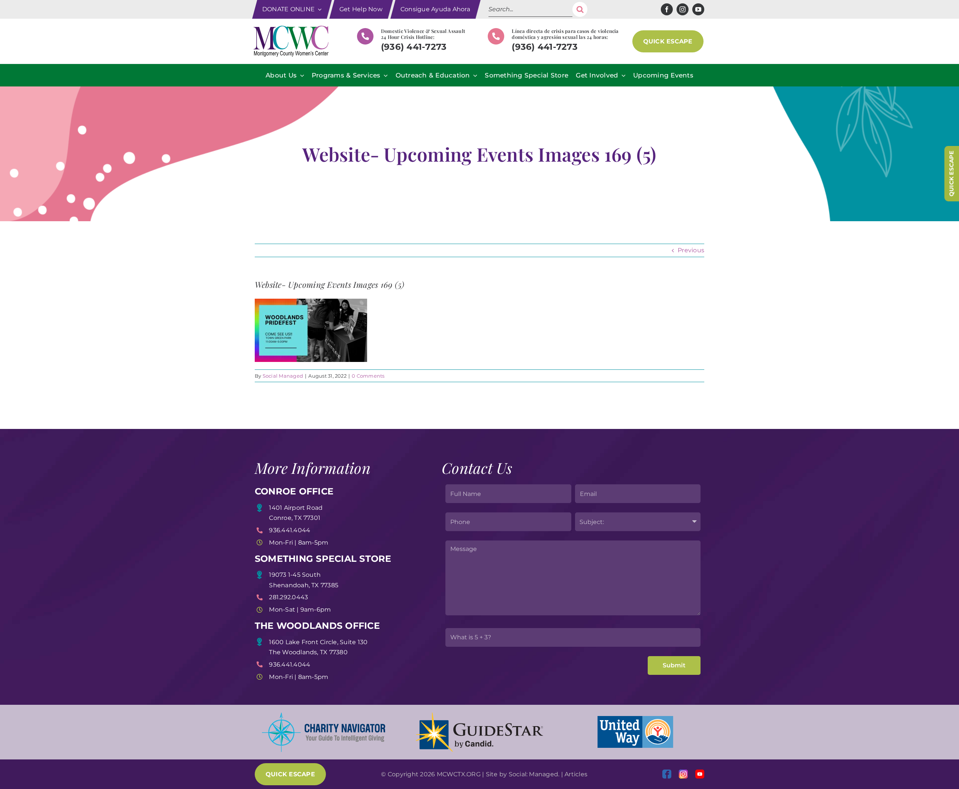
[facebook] (667, 9)
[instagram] (683, 9)
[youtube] (698, 9)
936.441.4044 (289, 530)
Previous (691, 250)
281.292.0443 (288, 597)
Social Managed (283, 376)
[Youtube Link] (699, 774)
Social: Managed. (534, 774)
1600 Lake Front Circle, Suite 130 (318, 642)
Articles (576, 774)
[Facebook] (666, 774)
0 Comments (368, 376)
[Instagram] (683, 774)
